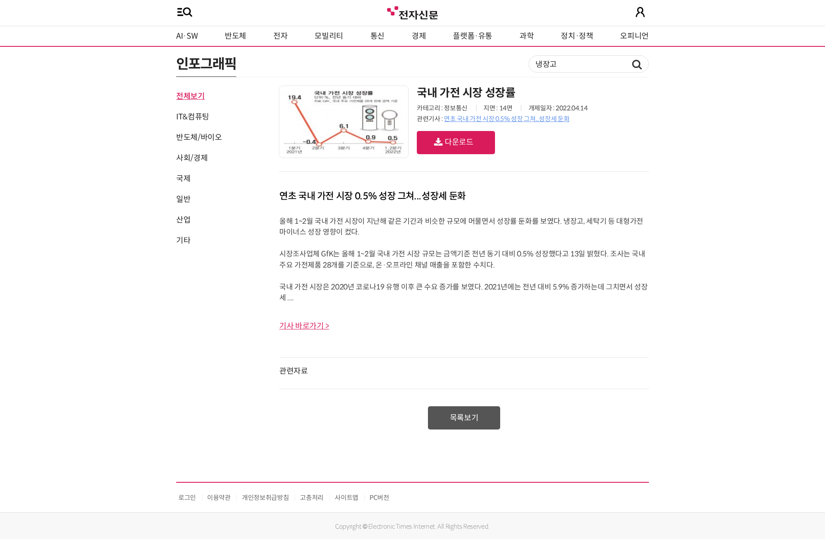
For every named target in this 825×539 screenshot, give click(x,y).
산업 (183, 220)
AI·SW (187, 36)
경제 (419, 36)
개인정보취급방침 (265, 497)
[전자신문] (412, 11)
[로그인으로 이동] (640, 12)
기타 (183, 240)
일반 (183, 199)
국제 (183, 178)
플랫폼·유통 (472, 36)
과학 (526, 36)
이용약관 (219, 497)
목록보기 (464, 418)
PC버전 (379, 497)
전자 (280, 36)
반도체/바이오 (199, 137)
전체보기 (190, 96)
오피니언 (634, 36)
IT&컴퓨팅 (192, 117)
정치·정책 (577, 36)
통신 (377, 36)
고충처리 (312, 497)
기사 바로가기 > (304, 326)
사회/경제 (192, 158)
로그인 (187, 497)
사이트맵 (346, 497)
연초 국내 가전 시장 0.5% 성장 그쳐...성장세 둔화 (506, 119)
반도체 (235, 36)
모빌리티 (329, 36)
